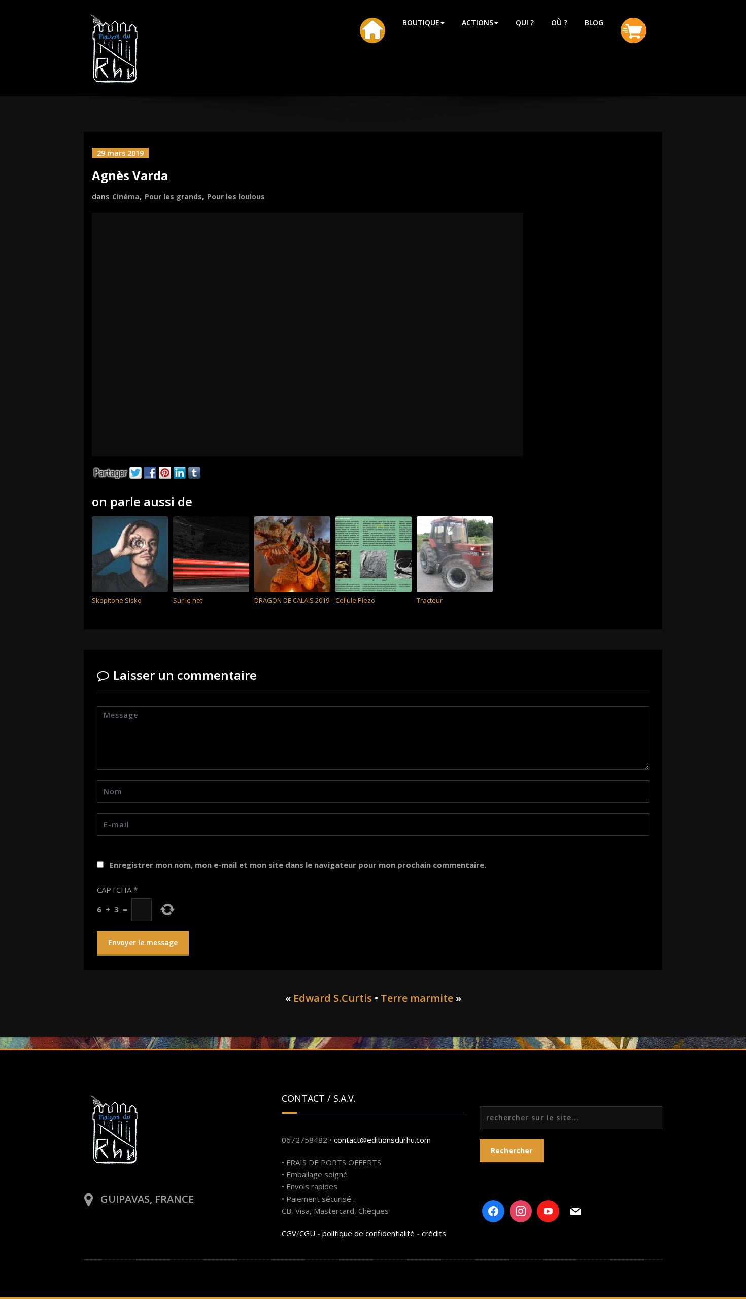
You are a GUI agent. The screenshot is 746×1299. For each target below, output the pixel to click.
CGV (289, 1233)
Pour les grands (173, 196)
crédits (434, 1233)
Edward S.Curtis (332, 998)
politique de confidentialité (368, 1233)
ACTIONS (477, 22)
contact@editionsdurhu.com (382, 1140)
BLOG (594, 22)
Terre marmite (417, 998)
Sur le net (187, 600)
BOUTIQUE (420, 22)
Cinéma (126, 196)
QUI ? (525, 22)
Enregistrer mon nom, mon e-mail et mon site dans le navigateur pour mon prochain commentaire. (298, 865)
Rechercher (511, 1150)
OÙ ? (559, 22)
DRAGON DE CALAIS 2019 (291, 600)
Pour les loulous (236, 196)
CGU (307, 1233)
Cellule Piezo (355, 600)
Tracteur (430, 600)
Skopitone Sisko (117, 600)
